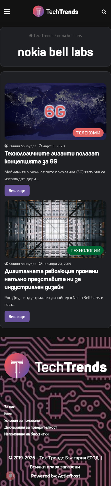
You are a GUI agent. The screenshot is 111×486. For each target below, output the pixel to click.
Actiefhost (69, 475)
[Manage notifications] (10, 475)
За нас (9, 406)
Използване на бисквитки (26, 434)
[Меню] (7, 13)
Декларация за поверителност (30, 427)
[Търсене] (104, 13)
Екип (8, 413)
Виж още (17, 190)
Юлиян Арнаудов (22, 146)
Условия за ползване (22, 420)
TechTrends (43, 35)
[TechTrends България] (55, 11)
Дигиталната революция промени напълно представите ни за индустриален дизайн (51, 279)
